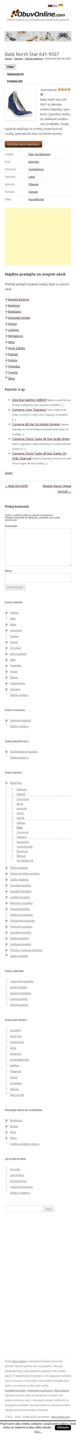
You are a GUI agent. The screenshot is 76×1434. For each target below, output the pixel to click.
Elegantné (23, 842)
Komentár (11, 526)
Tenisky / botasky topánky (26, 950)
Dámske (33, 192)
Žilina (11, 378)
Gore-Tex (16, 1036)
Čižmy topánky (19, 867)
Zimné (20, 818)
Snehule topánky (20, 944)
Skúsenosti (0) (15, 74)
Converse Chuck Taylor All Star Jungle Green (41, 439)
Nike (13, 660)
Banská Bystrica (18, 299)
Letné (32, 177)
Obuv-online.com (60, 1417)
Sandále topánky (20, 932)
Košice (12, 324)
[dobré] (69, 89)
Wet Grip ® (17, 1095)
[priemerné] (65, 89)
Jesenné (22, 808)
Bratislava (14, 312)
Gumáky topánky (20, 885)
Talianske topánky (21, 1187)
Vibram (14, 1089)
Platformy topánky (21, 915)
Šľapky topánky (19, 938)
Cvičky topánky (19, 879)
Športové (22, 851)
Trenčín (13, 372)
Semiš (13, 1077)
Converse (16, 630)
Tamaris (15, 689)
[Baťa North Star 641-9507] (55, 6)
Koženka (15, 1054)
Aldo (13, 618)
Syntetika (16, 1083)
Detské (21, 794)
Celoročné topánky (21, 981)
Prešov (12, 360)
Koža (13, 1048)
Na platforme (36, 199)
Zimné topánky (19, 1005)
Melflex (14, 1065)
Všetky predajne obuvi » (25, 1144)
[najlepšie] (41, 94)
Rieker (14, 677)
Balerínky (34, 162)
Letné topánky (19, 999)
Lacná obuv (17, 1175)
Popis (10, 67)
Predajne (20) (14, 81)
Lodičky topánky (20, 897)
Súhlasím (63, 1427)
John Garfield (18, 654)
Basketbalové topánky (24, 751)
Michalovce (15, 336)
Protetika (15, 665)
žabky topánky (19, 956)
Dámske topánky (20, 720)
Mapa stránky (61, 1390)
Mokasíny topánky (21, 903)
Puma (13, 671)
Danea (14, 636)
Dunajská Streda (19, 318)
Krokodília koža (19, 1059)
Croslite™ (15, 1030)
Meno (8, 570)
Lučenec (13, 330)
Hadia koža (17, 1042)
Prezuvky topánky (21, 926)
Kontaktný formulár (15, 1390)
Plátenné (34, 184)
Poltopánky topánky (22, 920)
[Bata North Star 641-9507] (61, 6)
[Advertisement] (39, 236)
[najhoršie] (59, 89)
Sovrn (8, 473)
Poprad (13, 354)
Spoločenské (25, 846)
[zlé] (62, 89)
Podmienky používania (39, 1390)
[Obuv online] (38, 13)
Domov (8, 58)
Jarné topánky (18, 987)
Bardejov (14, 305)
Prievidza (14, 366)
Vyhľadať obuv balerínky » (23, 144)
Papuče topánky (20, 909)
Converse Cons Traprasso (29, 410)
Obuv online (18, 1361)
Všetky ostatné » (20, 1193)
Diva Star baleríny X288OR (29, 400)
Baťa (31, 154)
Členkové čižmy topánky (25, 873)
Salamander (17, 683)
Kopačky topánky (20, 891)
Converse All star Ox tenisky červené (36, 424)
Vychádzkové (36, 169)
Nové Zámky (16, 348)
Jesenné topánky (20, 993)
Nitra (11, 342)
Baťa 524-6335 (16, 486)
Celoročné (23, 799)
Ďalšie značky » (19, 695)
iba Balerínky (42, 154)
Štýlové (21, 856)
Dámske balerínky (34, 58)
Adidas (14, 612)
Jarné (20, 804)
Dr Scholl (15, 648)
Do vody (15, 1169)
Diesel (14, 642)
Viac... (38, 1431)
